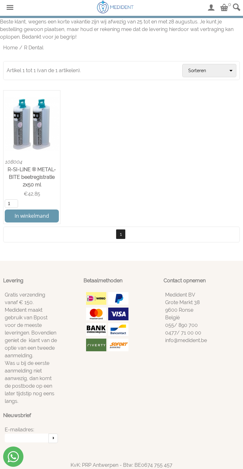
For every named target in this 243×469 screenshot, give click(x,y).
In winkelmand (32, 215)
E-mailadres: (19, 430)
